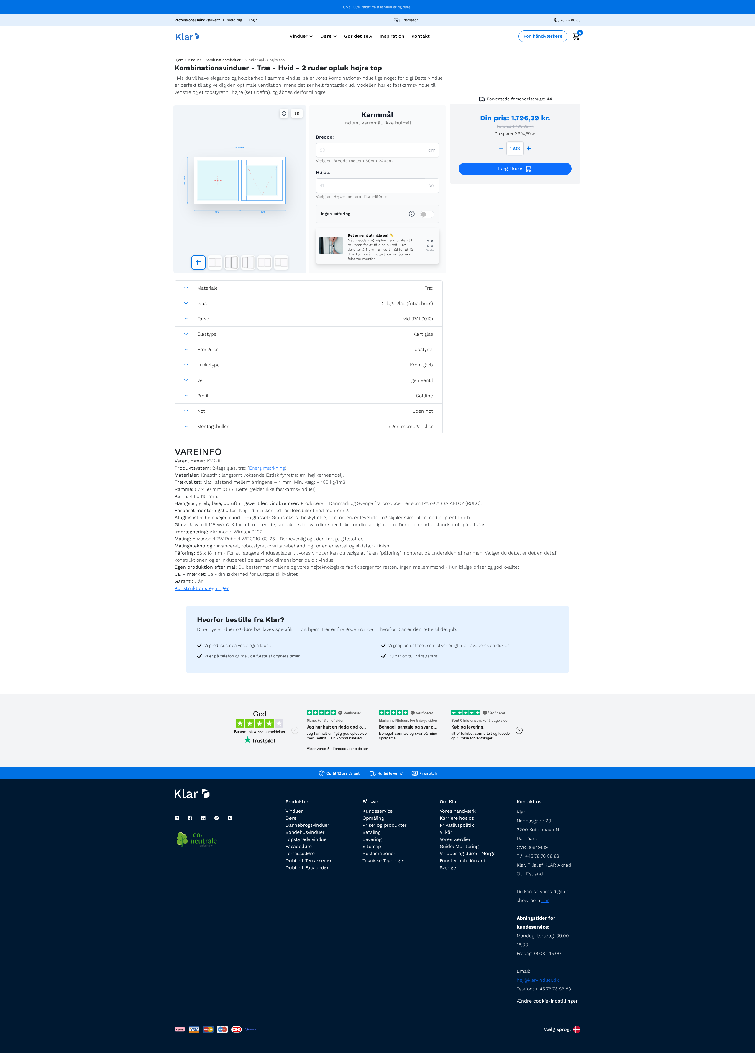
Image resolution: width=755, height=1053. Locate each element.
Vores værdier (455, 839)
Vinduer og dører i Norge (467, 853)
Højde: (323, 172)
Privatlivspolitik (457, 825)
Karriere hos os (457, 818)
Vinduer (194, 60)
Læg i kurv (510, 168)
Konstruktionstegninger (202, 588)
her (545, 900)
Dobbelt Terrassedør (308, 860)
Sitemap (371, 846)
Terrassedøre (300, 853)
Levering (372, 839)
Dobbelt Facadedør (307, 867)
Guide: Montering (459, 846)
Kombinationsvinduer (223, 60)
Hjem (179, 60)
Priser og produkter (384, 825)
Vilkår (446, 832)
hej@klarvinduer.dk (538, 980)
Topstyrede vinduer (307, 839)
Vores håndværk (458, 811)
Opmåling (373, 818)
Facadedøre (298, 846)
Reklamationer (378, 853)
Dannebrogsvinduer (307, 825)
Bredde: (325, 137)
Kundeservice (377, 811)
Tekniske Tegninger (383, 860)
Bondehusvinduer (304, 832)
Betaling (371, 832)
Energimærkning (267, 468)
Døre (290, 818)
